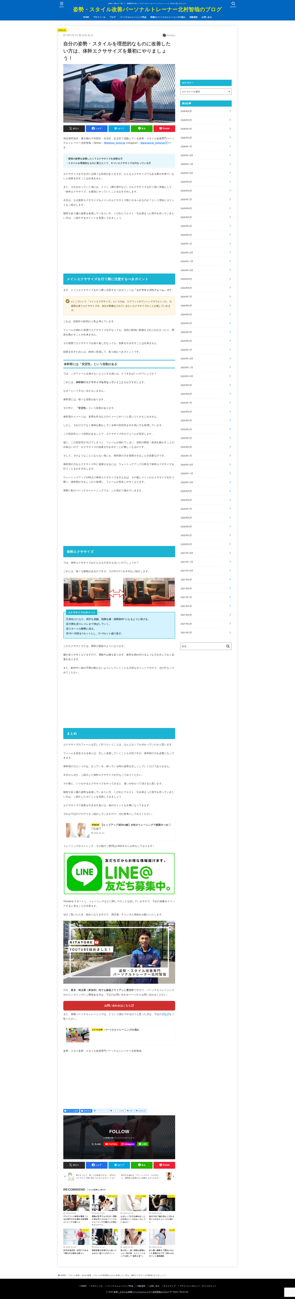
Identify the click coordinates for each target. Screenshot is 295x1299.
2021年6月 (186, 606)
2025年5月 (186, 217)
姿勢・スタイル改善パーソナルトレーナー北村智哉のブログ (147, 9)
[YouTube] (111, 1144)
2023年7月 (186, 402)
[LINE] (143, 1144)
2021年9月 (186, 579)
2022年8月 (186, 499)
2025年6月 (186, 208)
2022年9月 (186, 491)
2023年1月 (186, 455)
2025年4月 (186, 225)
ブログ (113, 17)
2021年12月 (187, 552)
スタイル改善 (72, 1110)
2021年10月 (187, 570)
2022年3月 (186, 544)
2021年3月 (186, 632)
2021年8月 (186, 588)
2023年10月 (187, 376)
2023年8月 (186, 393)
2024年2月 (186, 340)
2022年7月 (186, 508)
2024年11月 (187, 261)
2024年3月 (186, 332)
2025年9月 (186, 181)
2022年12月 (187, 464)
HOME (86, 17)
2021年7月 (186, 597)
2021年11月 (187, 561)
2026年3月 (186, 128)
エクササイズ (102, 1110)
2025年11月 (187, 164)
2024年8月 (186, 287)
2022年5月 (186, 526)
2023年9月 (186, 385)
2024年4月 (186, 323)
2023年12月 (187, 358)
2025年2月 (186, 234)
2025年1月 (186, 243)
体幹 (131, 1110)
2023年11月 (187, 367)
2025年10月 (187, 172)
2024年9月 (186, 278)
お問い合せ (207, 17)
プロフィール (99, 17)
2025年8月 (186, 190)
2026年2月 (186, 137)
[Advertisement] (119, 245)
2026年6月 (186, 111)
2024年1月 (186, 349)
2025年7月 (186, 199)
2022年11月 (187, 473)
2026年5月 (186, 119)
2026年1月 (186, 146)
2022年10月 (187, 482)
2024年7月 (186, 296)
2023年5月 (186, 420)
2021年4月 (186, 623)
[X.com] (96, 1144)
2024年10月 (187, 270)
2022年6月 (186, 517)
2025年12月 (187, 155)
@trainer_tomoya (114, 143)
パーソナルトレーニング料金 (133, 17)
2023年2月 (186, 446)
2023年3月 (186, 438)
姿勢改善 (62, 30)
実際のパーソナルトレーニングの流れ (167, 17)
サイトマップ (169, 1285)
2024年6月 (186, 305)
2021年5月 (186, 614)
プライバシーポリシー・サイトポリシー (198, 1285)
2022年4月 (186, 535)
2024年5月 (186, 314)
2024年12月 (187, 252)
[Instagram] (128, 1144)
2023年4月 (186, 429)
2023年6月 (186, 411)
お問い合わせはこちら (117, 1005)
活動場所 (193, 17)
